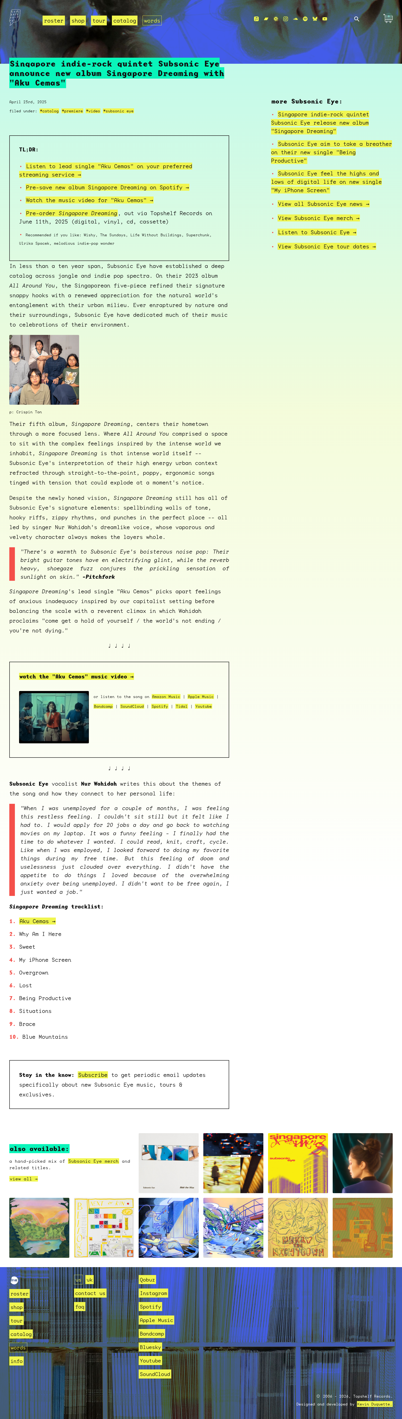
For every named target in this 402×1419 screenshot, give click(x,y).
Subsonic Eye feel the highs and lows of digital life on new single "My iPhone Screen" (326, 182)
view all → (23, 1179)
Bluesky (150, 1347)
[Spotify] (305, 19)
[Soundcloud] (295, 19)
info (16, 1361)
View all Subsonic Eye (323, 203)
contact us (90, 1293)
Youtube (203, 706)
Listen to (317, 232)
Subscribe (92, 1074)
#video (93, 110)
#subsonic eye (118, 110)
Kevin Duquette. (374, 1404)
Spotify (160, 706)
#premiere (72, 110)
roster (54, 20)
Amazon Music (166, 696)
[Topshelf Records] (14, 1282)
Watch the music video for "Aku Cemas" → (89, 200)
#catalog (49, 110)
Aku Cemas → (37, 921)
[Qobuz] (276, 19)
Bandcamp (103, 706)
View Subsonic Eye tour (327, 246)
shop (77, 20)
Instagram (153, 1293)
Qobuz (147, 1279)
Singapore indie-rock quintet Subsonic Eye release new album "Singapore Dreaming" (320, 122)
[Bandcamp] (266, 19)
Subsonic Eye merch (93, 1161)
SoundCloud (132, 706)
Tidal (182, 706)
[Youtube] (325, 19)
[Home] (23, 19)
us (78, 1279)
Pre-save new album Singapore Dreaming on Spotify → (107, 187)
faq (79, 1306)
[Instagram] (285, 19)
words (152, 20)
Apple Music (201, 696)
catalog (124, 20)
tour (98, 20)
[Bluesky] (315, 19)
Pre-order (71, 213)
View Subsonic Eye (318, 217)
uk (90, 1279)
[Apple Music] (256, 19)
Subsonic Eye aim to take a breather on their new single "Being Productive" (331, 152)
